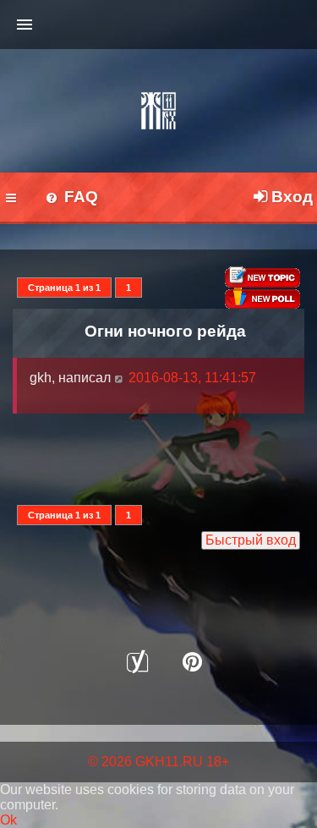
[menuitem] (71, 198)
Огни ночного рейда (165, 330)
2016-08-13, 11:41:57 (190, 377)
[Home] (159, 110)
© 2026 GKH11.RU (145, 761)
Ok (8, 820)
